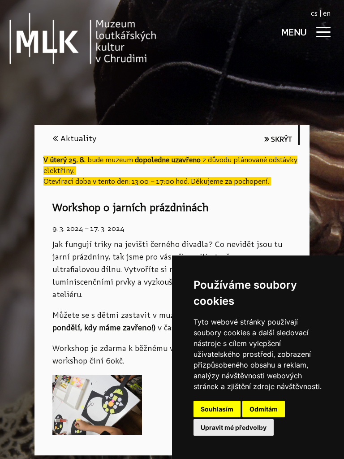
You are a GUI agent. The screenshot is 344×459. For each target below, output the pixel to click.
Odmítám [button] (263, 409)
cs (314, 13)
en (327, 13)
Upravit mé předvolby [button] (234, 427)
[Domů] (67, 38)
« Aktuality (74, 138)
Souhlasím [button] (217, 409)
